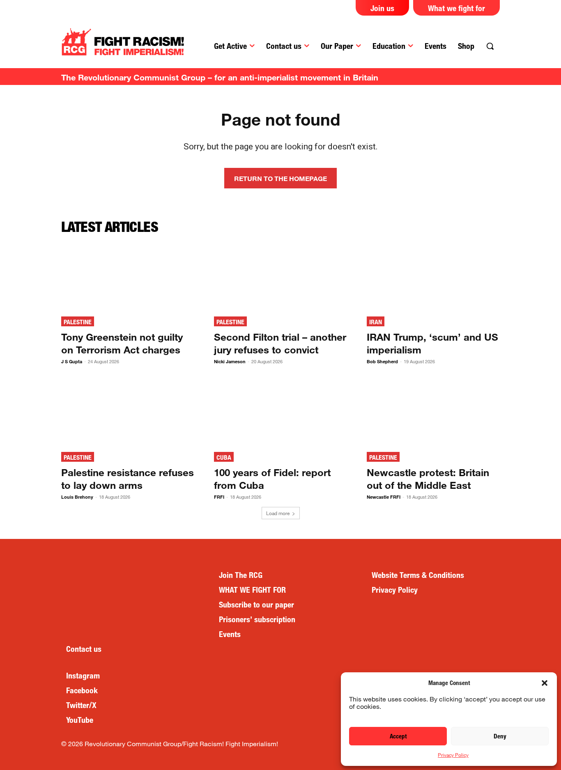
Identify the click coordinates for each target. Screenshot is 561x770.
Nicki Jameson (230, 361)
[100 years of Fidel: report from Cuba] (280, 411)
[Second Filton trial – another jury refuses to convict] (280, 276)
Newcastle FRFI (383, 497)
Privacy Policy (453, 755)
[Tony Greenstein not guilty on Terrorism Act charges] (127, 276)
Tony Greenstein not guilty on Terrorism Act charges (122, 343)
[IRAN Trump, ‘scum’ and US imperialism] (433, 276)
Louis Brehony (77, 497)
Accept (398, 736)
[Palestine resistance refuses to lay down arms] (127, 411)
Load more (278, 513)
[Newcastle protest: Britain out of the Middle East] (433, 411)
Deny (500, 736)
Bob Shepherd (382, 361)
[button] (544, 683)
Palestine (78, 322)
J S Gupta (71, 361)
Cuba (223, 457)
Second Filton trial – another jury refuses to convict (280, 343)
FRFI (219, 497)
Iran (375, 322)
